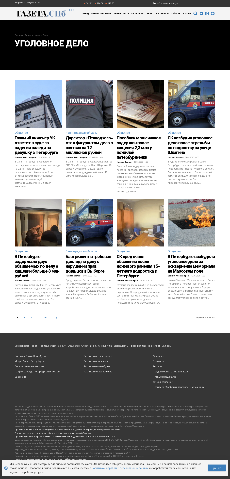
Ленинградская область (81, 133)
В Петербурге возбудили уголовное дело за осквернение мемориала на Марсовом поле (191, 264)
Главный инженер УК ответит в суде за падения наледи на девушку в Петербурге (36, 145)
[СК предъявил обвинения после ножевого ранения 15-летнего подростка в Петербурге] (140, 222)
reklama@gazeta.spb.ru (77, 459)
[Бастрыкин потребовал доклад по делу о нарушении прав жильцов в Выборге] (89, 222)
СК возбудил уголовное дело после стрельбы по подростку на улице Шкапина (190, 145)
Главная (19, 35)
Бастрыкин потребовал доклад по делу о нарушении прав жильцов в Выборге (88, 264)
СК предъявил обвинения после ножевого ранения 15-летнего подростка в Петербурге (138, 266)
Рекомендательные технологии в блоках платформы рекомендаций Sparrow (53, 433)
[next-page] (55, 318)
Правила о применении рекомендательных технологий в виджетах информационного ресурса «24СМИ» (67, 429)
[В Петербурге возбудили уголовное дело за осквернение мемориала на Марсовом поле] (191, 222)
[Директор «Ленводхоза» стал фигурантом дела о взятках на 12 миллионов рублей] (89, 104)
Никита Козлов (124, 162)
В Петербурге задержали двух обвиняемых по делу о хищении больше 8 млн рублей (37, 266)
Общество (21, 133)
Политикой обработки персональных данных (119, 468)
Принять (216, 468)
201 (46, 317)
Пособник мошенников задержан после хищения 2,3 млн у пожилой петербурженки (139, 147)
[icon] (195, 13)
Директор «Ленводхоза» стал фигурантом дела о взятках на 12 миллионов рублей (89, 145)
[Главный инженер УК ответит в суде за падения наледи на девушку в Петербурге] (38, 104)
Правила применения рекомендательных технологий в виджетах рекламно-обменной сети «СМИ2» (65, 436)
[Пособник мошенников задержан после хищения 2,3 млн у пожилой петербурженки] (140, 104)
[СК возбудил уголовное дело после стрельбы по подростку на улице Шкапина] (191, 104)
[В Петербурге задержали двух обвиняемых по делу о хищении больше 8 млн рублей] (38, 222)
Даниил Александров (25, 157)
